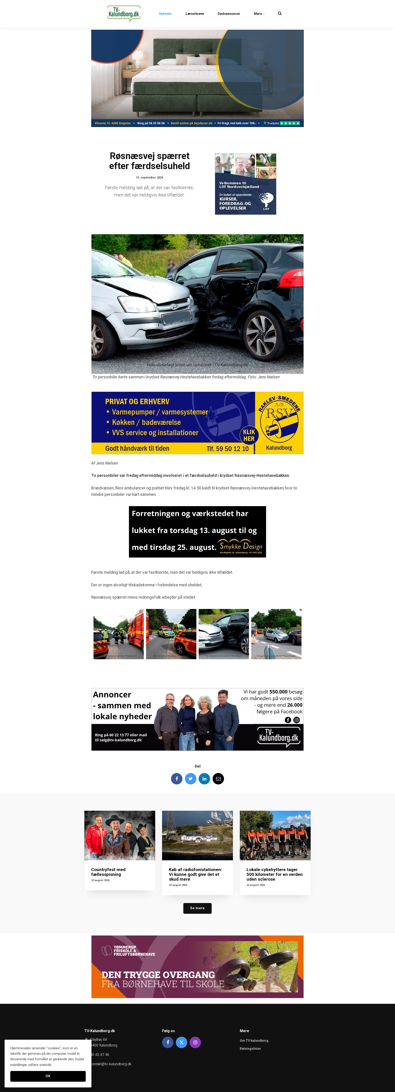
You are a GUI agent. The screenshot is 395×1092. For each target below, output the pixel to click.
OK (47, 1076)
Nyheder (165, 14)
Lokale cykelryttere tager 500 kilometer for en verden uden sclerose (275, 874)
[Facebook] (176, 778)
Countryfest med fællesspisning (108, 872)
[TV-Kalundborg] (124, 13)
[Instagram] (195, 1042)
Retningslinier (250, 1048)
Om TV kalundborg (254, 1040)
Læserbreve (195, 14)
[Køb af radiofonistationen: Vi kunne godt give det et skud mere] (197, 835)
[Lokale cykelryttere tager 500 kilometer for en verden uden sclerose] (275, 835)
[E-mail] (218, 778)
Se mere (197, 908)
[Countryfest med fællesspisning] (119, 835)
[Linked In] (204, 778)
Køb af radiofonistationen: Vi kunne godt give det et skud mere (195, 874)
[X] (181, 1042)
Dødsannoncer (229, 14)
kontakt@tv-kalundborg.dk (110, 1064)
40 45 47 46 (99, 1054)
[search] (280, 13)
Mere (258, 14)
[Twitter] (190, 778)
